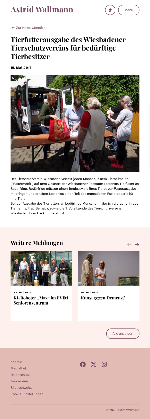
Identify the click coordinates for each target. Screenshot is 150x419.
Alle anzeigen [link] (122, 333)
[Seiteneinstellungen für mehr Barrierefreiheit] (110, 10)
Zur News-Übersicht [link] (31, 28)
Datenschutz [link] (20, 375)
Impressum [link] (19, 381)
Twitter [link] (93, 364)
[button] (137, 244)
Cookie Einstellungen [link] (27, 394)
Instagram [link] (104, 364)
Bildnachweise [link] (22, 387)
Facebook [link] (83, 364)
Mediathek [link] (19, 368)
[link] (146, 108)
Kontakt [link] (16, 362)
